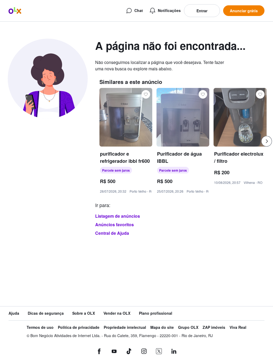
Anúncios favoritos (114, 224)
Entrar (201, 10)
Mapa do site (162, 327)
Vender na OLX (116, 313)
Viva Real (238, 327)
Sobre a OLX (83, 313)
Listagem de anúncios (117, 216)
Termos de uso (40, 327)
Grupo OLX (188, 327)
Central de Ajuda (112, 233)
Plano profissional (155, 313)
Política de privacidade (78, 327)
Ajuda (14, 313)
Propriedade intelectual (125, 327)
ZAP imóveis (214, 327)
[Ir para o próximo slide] (266, 141)
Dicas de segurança (46, 313)
